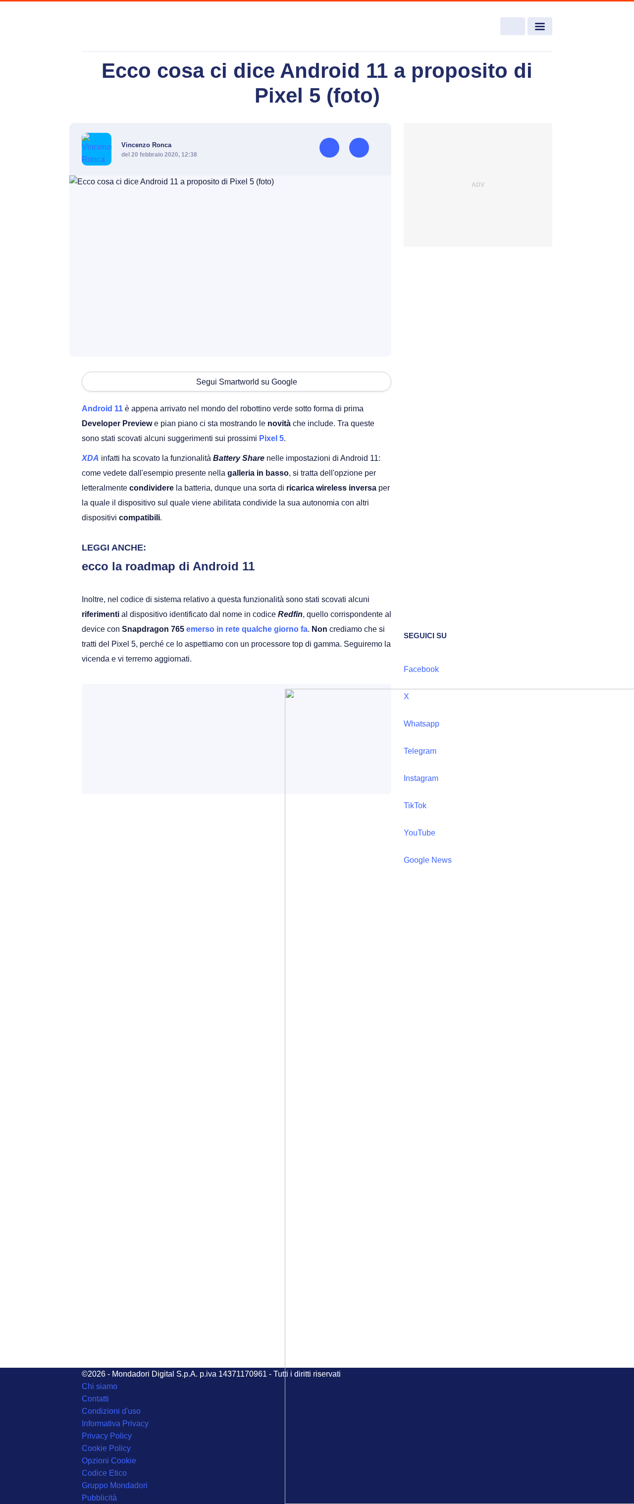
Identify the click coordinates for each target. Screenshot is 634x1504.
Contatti (95, 1398)
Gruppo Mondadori (115, 1485)
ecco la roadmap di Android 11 (168, 566)
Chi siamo (99, 1386)
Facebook (421, 669)
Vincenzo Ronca (146, 145)
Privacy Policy (107, 1436)
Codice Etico (104, 1473)
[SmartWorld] (129, 27)
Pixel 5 (271, 438)
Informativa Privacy (115, 1423)
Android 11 (102, 408)
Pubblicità (99, 1498)
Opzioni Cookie (109, 1460)
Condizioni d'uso (111, 1411)
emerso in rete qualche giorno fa (247, 629)
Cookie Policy (106, 1448)
